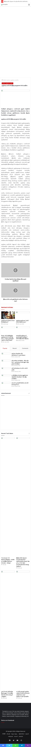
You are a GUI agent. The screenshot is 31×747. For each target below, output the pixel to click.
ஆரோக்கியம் (21, 733)
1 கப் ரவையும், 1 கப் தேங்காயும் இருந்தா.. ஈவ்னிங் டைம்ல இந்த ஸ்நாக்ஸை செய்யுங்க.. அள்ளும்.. (7, 560)
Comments (25, 348)
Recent (15, 348)
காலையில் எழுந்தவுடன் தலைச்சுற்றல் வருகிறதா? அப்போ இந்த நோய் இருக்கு (22, 337)
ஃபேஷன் (8, 733)
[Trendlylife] (4, 4)
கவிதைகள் (10, 736)
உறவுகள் (27, 733)
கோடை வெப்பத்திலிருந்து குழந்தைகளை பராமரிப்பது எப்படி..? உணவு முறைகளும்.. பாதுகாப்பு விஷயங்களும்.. (7, 338)
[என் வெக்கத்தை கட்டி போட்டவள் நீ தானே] (6, 370)
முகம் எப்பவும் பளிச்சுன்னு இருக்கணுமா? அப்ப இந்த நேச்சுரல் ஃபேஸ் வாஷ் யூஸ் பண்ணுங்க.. (7, 694)
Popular (5, 348)
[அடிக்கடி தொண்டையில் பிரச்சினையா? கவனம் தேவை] (6, 356)
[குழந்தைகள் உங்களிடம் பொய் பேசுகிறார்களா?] (8, 315)
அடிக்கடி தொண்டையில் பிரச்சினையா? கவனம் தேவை (18, 354)
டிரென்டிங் (21, 736)
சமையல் (16, 736)
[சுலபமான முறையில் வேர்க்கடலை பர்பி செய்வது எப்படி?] (6, 385)
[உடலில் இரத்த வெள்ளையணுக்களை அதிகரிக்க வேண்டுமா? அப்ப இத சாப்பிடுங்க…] (6, 377)
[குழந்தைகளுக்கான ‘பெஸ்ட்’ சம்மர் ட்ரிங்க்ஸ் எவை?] (23, 315)
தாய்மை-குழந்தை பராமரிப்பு (13, 80)
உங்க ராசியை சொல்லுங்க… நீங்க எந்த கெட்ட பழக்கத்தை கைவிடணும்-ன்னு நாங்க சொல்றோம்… (20, 362)
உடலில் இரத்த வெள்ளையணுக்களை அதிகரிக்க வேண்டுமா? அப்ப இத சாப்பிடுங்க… (20, 376)
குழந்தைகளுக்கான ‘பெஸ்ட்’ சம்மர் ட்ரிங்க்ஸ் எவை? (22, 321)
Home (4, 80)
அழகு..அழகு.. (14, 733)
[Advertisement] (15, 23)
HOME (3, 733)
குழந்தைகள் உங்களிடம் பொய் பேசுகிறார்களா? (8, 321)
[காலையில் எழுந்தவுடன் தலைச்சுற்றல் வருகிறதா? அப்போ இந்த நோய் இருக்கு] (23, 330)
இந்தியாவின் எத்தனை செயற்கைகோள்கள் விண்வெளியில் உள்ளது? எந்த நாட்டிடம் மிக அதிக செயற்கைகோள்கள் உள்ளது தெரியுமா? (23, 562)
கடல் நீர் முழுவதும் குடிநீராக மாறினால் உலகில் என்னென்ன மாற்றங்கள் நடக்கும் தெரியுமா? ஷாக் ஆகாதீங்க (23, 694)
